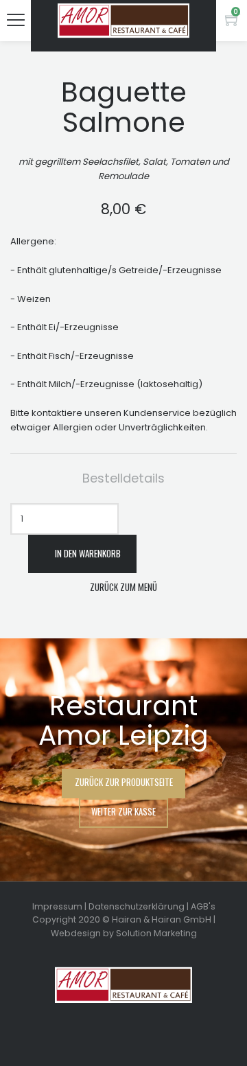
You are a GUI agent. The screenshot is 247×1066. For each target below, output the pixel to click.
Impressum (57, 906)
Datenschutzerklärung (137, 906)
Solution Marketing (156, 933)
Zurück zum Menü (123, 587)
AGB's (203, 906)
